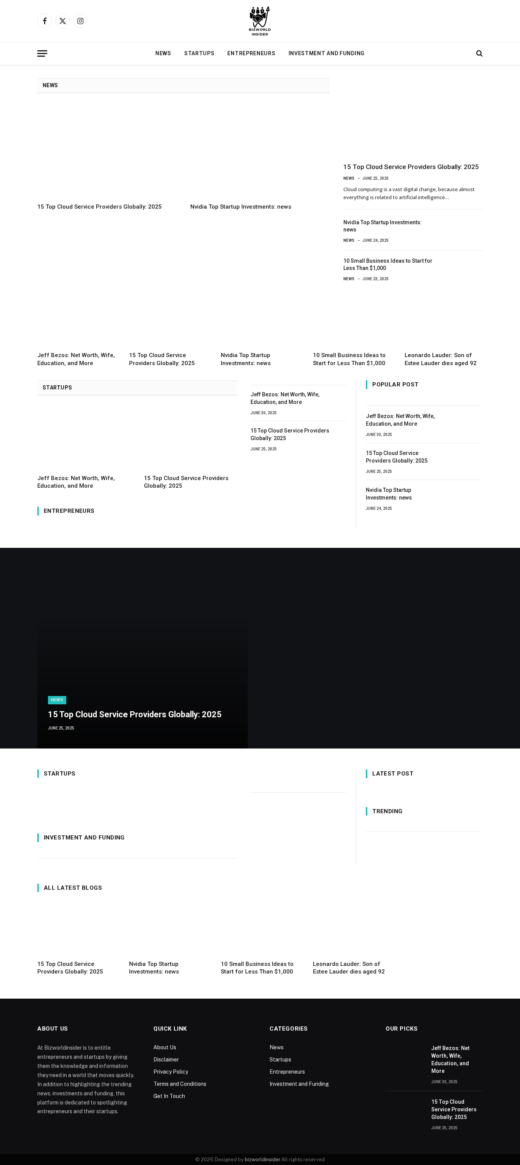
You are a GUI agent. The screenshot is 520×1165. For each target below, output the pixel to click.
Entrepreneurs (251, 53)
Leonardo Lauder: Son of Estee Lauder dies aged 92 (441, 359)
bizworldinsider (262, 1159)
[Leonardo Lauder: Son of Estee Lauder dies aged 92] (444, 320)
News (163, 53)
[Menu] (42, 53)
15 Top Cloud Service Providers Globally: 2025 (99, 206)
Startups (199, 53)
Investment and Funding (327, 53)
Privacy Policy (170, 1072)
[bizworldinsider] (260, 21)
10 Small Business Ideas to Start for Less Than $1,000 (387, 264)
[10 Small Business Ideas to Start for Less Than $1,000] (463, 268)
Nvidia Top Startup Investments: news (240, 206)
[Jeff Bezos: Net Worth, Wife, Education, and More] (76, 320)
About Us (164, 1047)
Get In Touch (169, 1096)
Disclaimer (166, 1059)
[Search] (479, 53)
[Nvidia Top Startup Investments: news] (260, 150)
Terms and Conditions (179, 1084)
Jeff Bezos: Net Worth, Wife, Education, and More (76, 359)
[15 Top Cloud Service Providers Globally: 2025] (107, 150)
